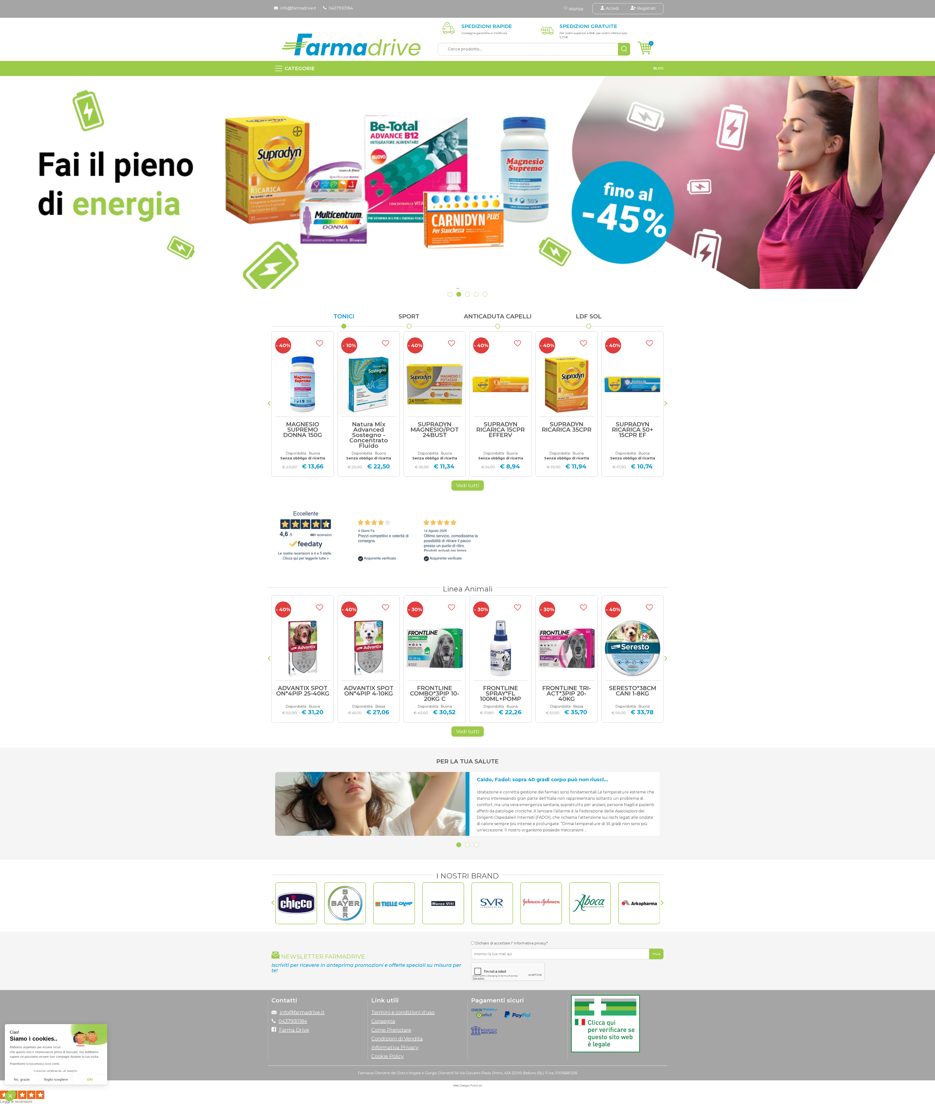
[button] (450, 294)
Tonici (343, 316)
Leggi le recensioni (16, 1101)
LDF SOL (589, 316)
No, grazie (22, 1079)
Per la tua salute (467, 761)
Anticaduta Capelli (498, 316)
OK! (90, 1079)
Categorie (300, 68)
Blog (658, 68)
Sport (409, 316)
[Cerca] (624, 49)
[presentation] (269, 404)
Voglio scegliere (56, 1079)
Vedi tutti (467, 485)
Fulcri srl (476, 1085)
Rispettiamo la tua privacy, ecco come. (35, 1064)
